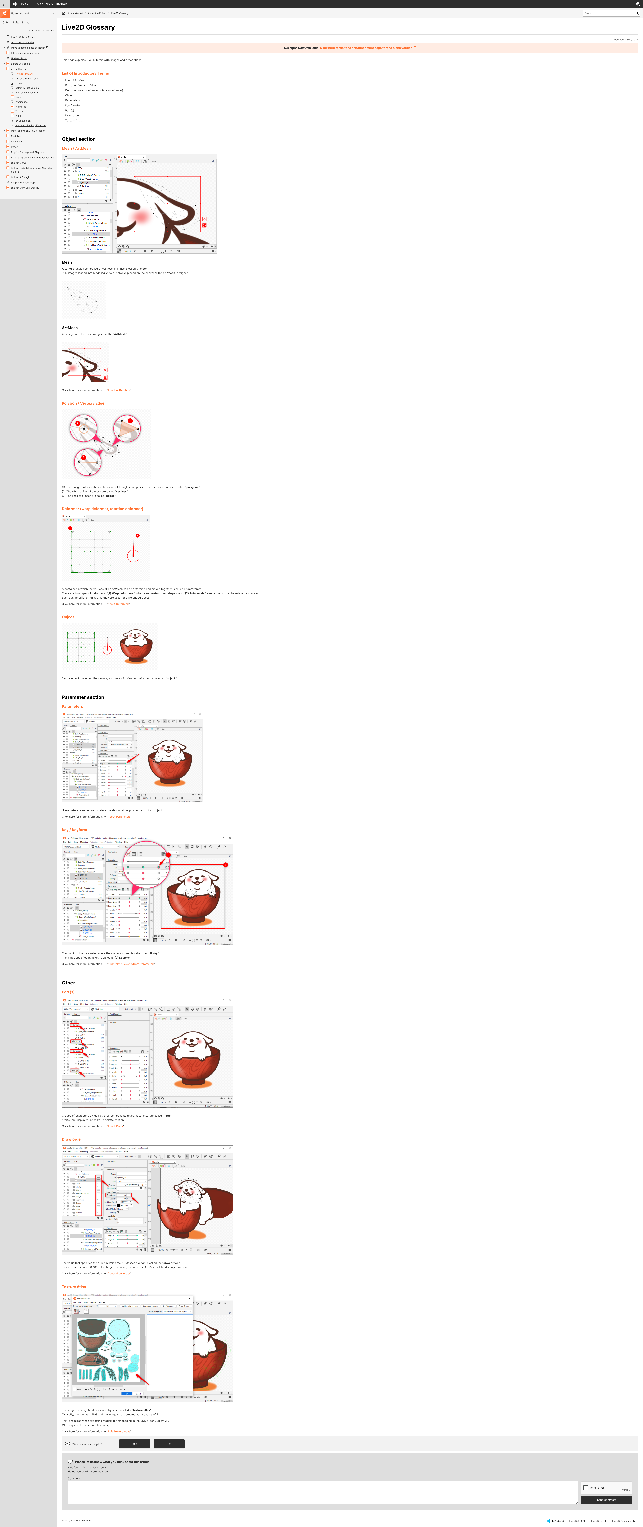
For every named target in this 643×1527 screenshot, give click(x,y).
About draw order (119, 1273)
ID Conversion (23, 120)
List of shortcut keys (26, 78)
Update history (19, 58)
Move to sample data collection (28, 47)
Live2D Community (622, 1521)
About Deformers (118, 604)
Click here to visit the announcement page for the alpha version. (366, 48)
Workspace (21, 101)
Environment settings (26, 92)
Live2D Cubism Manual (23, 37)
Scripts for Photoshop (23, 182)
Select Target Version (27, 87)
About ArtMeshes (119, 390)
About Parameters (119, 816)
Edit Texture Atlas (119, 1431)
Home (18, 83)
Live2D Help (597, 1521)
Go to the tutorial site (22, 42)
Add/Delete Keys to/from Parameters (131, 964)
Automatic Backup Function (30, 125)
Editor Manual (75, 13)
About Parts (115, 1126)
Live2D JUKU (576, 1521)
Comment (75, 1478)
